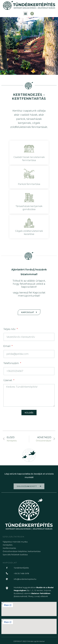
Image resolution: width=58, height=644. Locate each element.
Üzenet (8, 380)
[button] (25, 13)
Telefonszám (11, 363)
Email (7, 346)
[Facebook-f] (32, 13)
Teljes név (9, 329)
